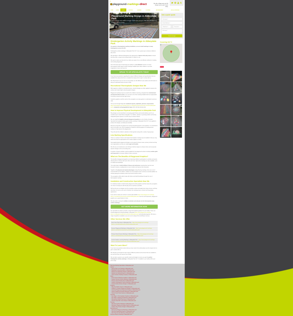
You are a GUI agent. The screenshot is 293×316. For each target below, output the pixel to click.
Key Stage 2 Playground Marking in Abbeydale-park (124, 297)
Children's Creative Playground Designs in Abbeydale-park (126, 288)
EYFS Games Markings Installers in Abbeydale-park (124, 277)
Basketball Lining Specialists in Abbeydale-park (123, 270)
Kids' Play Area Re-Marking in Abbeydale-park (123, 312)
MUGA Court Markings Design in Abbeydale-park (123, 271)
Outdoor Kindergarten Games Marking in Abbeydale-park (125, 282)
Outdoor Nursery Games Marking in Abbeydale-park (124, 279)
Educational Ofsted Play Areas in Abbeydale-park (123, 299)
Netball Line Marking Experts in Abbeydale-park (123, 273)
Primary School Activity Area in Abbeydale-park (123, 280)
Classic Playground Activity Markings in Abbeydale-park (125, 291)
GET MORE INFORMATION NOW (134, 207)
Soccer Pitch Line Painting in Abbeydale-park (122, 268)
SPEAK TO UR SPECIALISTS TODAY (134, 72)
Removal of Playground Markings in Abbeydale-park (124, 309)
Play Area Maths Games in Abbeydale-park (122, 286)
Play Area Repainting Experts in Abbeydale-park (123, 311)
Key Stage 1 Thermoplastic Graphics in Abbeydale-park (125, 296)
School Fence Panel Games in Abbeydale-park (123, 293)
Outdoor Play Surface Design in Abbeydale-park (123, 306)
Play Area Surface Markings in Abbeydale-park (123, 303)
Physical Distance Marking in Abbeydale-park (121, 314)
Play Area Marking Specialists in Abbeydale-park (122, 265)
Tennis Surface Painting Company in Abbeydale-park (124, 274)
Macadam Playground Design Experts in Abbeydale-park (125, 305)
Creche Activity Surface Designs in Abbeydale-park (124, 283)
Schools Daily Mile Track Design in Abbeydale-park (124, 300)
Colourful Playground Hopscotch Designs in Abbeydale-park (126, 289)
